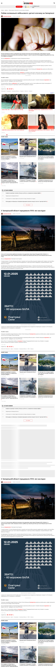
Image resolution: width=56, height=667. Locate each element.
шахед (32, 348)
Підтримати (19, 6)
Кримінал (6, 10)
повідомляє (7, 58)
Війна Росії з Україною (6, 348)
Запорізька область (15, 91)
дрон (12, 348)
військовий (3, 91)
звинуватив (39, 69)
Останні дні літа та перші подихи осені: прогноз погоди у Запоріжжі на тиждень (46, 158)
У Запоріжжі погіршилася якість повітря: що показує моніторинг (45, 181)
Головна (2, 10)
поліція (30, 91)
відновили (46, 79)
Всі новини (28, 204)
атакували (20, 341)
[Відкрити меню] (1, 3)
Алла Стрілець (6, 647)
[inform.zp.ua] (28, 3)
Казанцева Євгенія (7, 16)
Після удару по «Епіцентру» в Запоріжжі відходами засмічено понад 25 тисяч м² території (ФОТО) (9, 181)
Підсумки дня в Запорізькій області (28, 156)
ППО (28, 348)
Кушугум (21, 91)
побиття (26, 91)
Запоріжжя (9, 91)
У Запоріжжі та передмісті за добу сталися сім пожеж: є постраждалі (28, 181)
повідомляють (7, 258)
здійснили (14, 83)
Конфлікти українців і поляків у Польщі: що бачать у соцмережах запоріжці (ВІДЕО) (9, 158)
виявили (22, 72)
